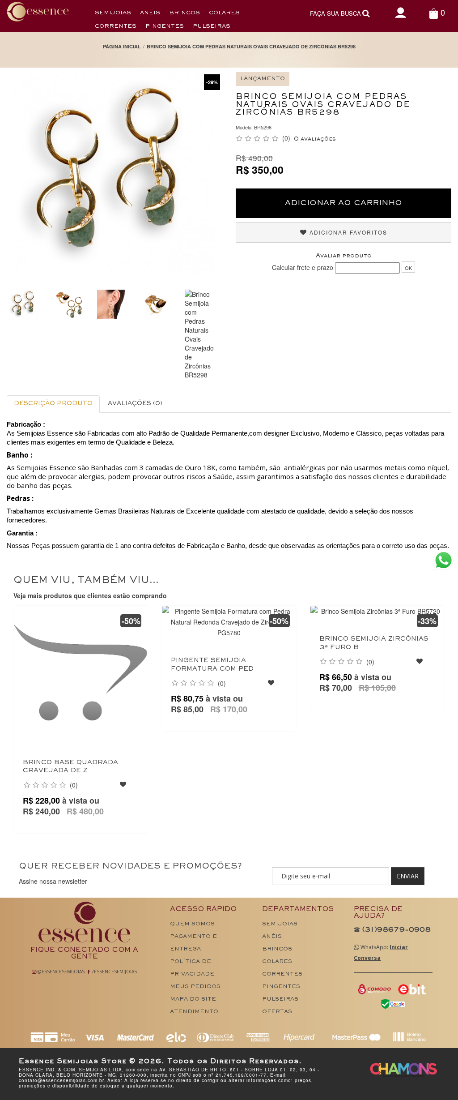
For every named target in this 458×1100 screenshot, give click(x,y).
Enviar (408, 876)
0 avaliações (315, 139)
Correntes (115, 26)
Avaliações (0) (135, 404)
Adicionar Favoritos (347, 232)
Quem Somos (192, 924)
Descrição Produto (53, 404)
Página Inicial (122, 46)
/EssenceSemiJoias (114, 971)
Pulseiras (211, 26)
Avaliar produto (344, 256)
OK (408, 267)
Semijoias (113, 13)
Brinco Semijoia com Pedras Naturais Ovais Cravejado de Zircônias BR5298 (251, 46)
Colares (224, 13)
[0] (434, 13)
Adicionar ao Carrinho (343, 203)
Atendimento (194, 1012)
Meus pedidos (195, 986)
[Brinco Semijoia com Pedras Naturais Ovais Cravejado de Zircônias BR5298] (68, 304)
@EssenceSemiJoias (60, 971)
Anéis (150, 13)
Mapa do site (193, 999)
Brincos (184, 13)
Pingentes (164, 26)
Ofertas (277, 1012)
